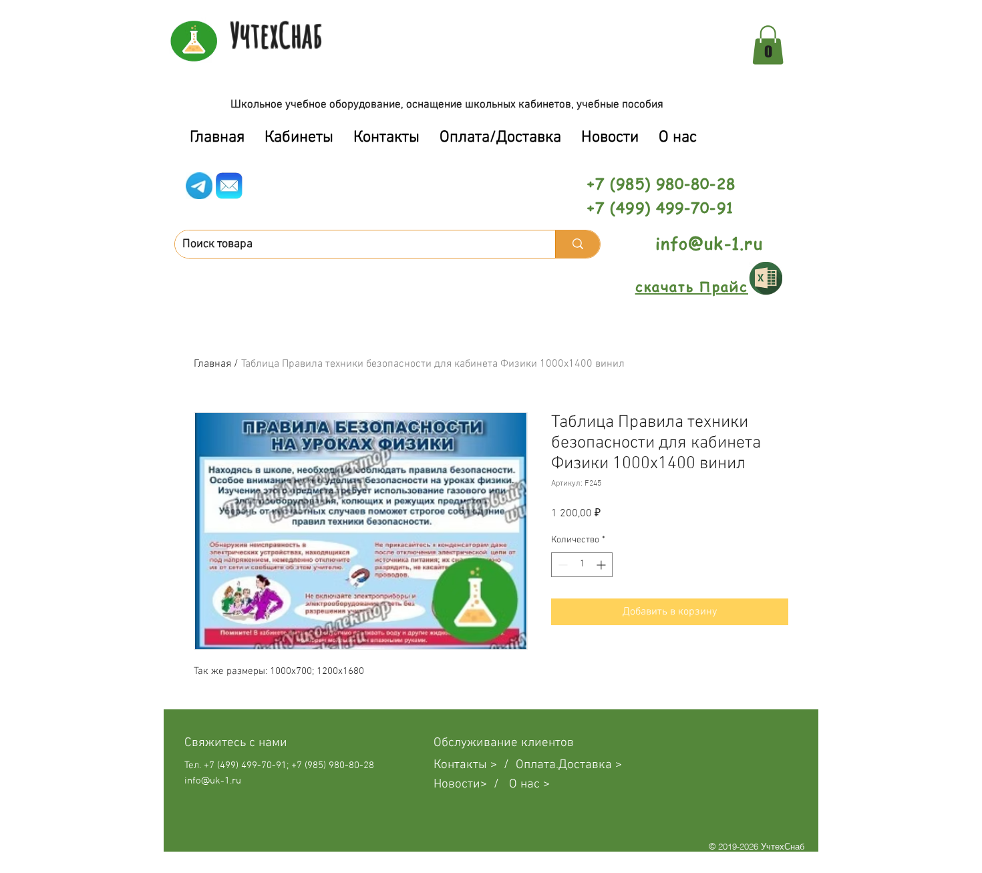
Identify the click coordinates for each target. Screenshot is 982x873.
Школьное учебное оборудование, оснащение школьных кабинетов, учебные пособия (446, 105)
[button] (768, 45)
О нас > (529, 784)
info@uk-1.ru (709, 243)
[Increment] (602, 564)
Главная (212, 364)
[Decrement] (561, 564)
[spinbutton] (582, 564)
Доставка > (590, 765)
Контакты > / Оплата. (496, 765)
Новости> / (471, 784)
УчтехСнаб (276, 35)
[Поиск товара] (577, 244)
